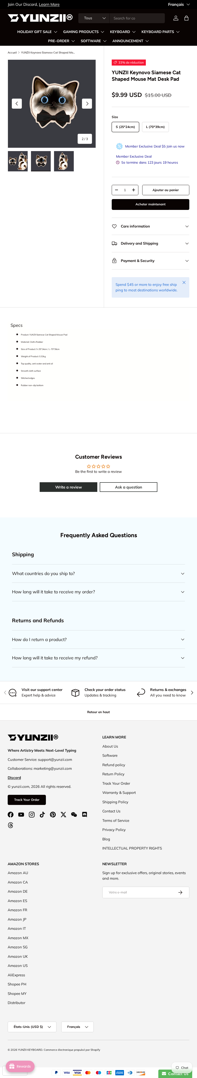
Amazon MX (18, 938)
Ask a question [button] (128, 487)
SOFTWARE (91, 41)
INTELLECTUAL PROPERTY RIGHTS (132, 848)
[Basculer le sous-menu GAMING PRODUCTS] (102, 32)
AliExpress (16, 975)
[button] (186, 18)
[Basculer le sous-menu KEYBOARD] (134, 32)
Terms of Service (115, 820)
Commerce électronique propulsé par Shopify (72, 1049)
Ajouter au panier (166, 190)
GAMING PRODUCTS (80, 31)
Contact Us (111, 811)
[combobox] (121, 18)
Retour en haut (98, 712)
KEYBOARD (120, 31)
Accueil (12, 52)
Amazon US (18, 965)
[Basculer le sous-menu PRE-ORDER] (73, 41)
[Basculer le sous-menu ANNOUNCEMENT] (147, 41)
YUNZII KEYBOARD (30, 1049)
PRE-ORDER (58, 41)
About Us (110, 746)
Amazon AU (18, 872)
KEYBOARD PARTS (158, 31)
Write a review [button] (68, 487)
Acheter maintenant (150, 204)
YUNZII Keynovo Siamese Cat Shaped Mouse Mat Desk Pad (48, 52)
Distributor (16, 1002)
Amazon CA (18, 882)
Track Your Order (26, 800)
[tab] (16, 325)
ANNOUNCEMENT (127, 41)
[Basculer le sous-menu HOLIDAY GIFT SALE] (55, 32)
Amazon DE (18, 891)
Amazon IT (17, 928)
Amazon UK (18, 956)
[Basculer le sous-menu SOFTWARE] (105, 41)
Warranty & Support (119, 792)
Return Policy (113, 774)
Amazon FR (17, 910)
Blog (106, 839)
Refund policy (113, 765)
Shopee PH (17, 984)
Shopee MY (17, 993)
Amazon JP (17, 919)
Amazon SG (18, 947)
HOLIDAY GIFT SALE (34, 31)
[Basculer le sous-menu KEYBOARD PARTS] (178, 32)
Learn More (49, 4)
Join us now (175, 146)
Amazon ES (17, 900)
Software (109, 755)
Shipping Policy (115, 802)
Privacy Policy (114, 829)
